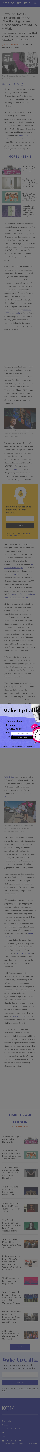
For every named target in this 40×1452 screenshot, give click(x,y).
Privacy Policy (31, 746)
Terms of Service (20, 746)
